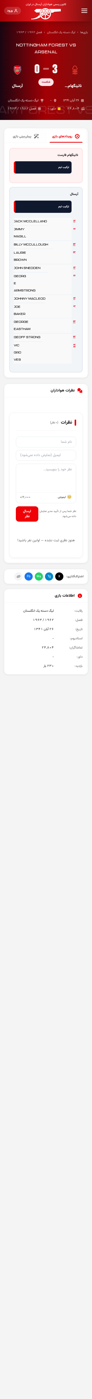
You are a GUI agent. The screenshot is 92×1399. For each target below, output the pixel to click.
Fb (28, 576)
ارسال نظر (27, 514)
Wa (39, 576)
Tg (49, 576)
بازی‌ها (84, 32)
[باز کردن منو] (84, 10)
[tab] (66, 136)
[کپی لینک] (18, 576)
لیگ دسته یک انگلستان (61, 32)
